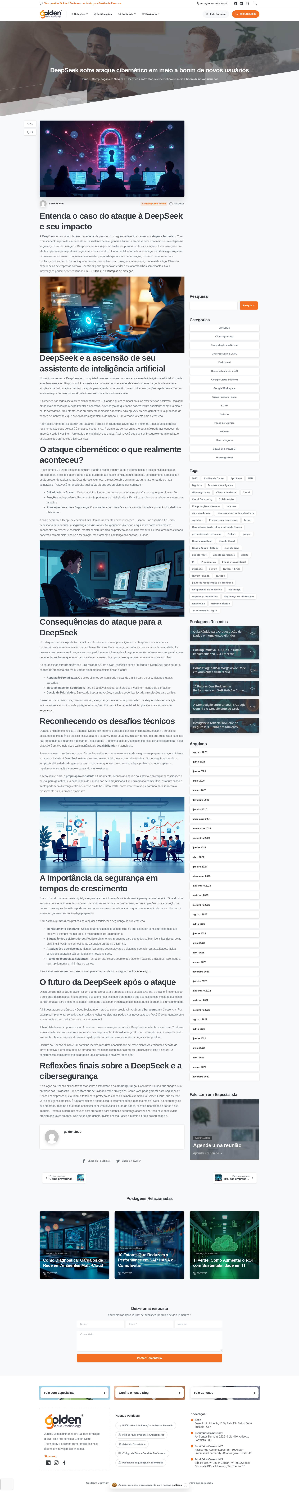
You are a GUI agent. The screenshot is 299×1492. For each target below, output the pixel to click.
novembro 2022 (202, 990)
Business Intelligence (220, 485)
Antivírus (224, 327)
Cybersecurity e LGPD (224, 353)
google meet (199, 554)
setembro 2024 (201, 838)
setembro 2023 (201, 904)
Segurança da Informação (239, 596)
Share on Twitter (131, 1161)
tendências (198, 603)
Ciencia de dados (226, 492)
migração (197, 568)
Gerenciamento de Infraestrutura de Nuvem (217, 527)
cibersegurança (201, 492)
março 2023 (199, 962)
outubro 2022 (201, 1000)
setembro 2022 (201, 1009)
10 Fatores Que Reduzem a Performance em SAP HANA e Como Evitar (145, 1260)
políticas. (177, 1485)
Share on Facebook (99, 1161)
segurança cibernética (205, 596)
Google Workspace (224, 388)
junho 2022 (199, 1038)
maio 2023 (199, 943)
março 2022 (199, 1067)
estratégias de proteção (119, 271)
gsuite (244, 554)
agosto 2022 (200, 1019)
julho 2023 (199, 923)
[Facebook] (236, 3)
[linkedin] (241, 3)
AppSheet (236, 478)
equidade (197, 520)
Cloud (246, 492)
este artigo (143, 971)
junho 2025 (199, 771)
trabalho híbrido (220, 603)
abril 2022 (198, 1057)
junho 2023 (199, 933)
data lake (231, 506)
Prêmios (224, 431)
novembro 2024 (202, 828)
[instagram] (247, 3)
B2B (250, 478)
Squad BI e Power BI (224, 448)
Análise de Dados (214, 478)
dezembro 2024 (202, 819)
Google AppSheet (202, 541)
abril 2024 (198, 857)
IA (193, 562)
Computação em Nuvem (107, 79)
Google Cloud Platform (224, 379)
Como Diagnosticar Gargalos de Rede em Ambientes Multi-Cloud (73, 1263)
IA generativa (208, 562)
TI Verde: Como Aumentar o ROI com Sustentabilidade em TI (223, 1263)
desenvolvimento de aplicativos (235, 513)
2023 (194, 478)
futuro (247, 520)
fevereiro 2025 (201, 799)
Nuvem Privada (200, 575)
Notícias (224, 414)
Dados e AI (224, 362)
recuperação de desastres (207, 589)
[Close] (185, 1485)
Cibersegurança (224, 336)
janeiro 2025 (200, 809)
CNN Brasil (95, 271)
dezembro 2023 (202, 876)
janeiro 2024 (200, 866)
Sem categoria (224, 440)
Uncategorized (224, 457)
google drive (232, 548)
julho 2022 (199, 1028)
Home (84, 79)
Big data (197, 485)
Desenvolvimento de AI (224, 371)
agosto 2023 (200, 914)
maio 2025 (199, 780)
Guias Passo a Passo (224, 397)
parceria (220, 575)
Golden (232, 534)
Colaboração (226, 499)
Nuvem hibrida (231, 568)
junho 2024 (199, 847)
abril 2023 (198, 952)
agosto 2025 (200, 752)
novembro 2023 (202, 885)
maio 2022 (199, 1047)
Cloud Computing (202, 499)
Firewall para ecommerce (223, 520)
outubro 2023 (201, 895)
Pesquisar (199, 296)
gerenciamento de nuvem (206, 534)
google (247, 534)
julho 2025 (199, 761)
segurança (46, 710)
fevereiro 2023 (201, 971)
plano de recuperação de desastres (212, 582)
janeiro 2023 (200, 981)
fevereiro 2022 (201, 1076)
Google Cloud (227, 541)
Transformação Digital (205, 610)
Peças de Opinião (224, 422)
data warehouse (201, 513)
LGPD (224, 405)
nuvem (213, 568)
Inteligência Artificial (234, 562)
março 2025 (199, 790)
